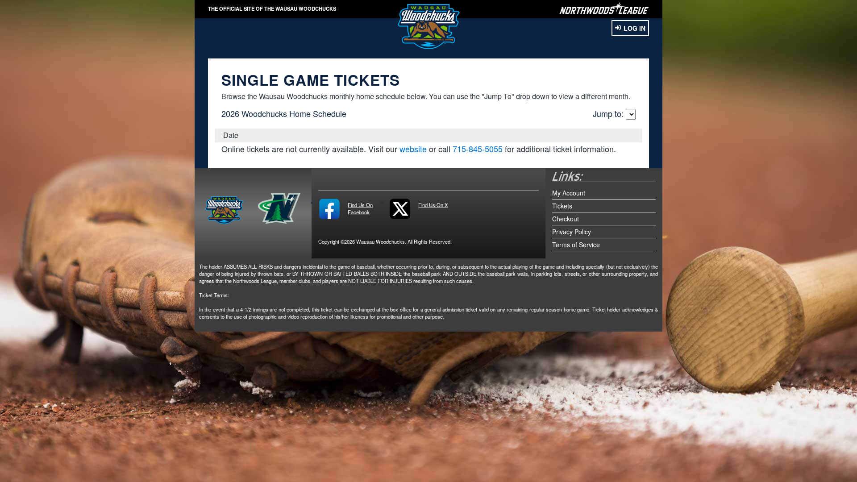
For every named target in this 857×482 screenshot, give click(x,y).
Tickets (562, 205)
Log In (634, 28)
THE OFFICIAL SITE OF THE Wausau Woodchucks (272, 8)
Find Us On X (433, 204)
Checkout (565, 218)
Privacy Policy (571, 231)
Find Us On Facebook (360, 208)
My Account (568, 192)
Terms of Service (576, 244)
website (413, 148)
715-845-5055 (478, 148)
